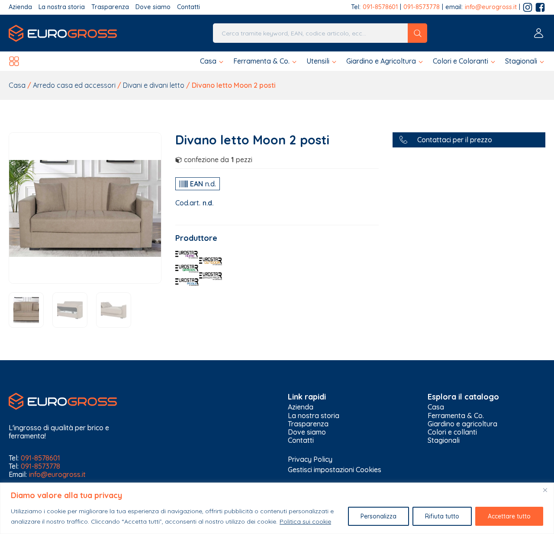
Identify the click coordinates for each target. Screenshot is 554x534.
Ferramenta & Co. (456, 416)
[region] (277, 508)
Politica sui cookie (305, 521)
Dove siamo (153, 7)
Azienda (20, 7)
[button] (212, 61)
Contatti (188, 7)
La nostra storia (62, 7)
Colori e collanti (452, 432)
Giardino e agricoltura (462, 424)
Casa (17, 85)
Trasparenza (110, 7)
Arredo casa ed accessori (74, 85)
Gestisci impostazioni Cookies (334, 469)
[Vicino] (545, 490)
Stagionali (444, 440)
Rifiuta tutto (442, 516)
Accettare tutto (509, 516)
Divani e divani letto (153, 85)
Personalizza (378, 516)
